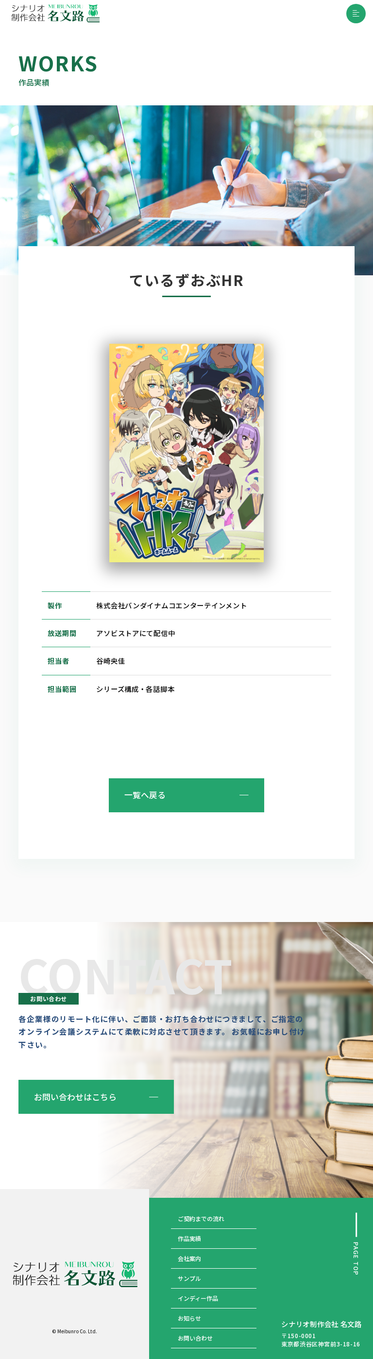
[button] (356, 13)
